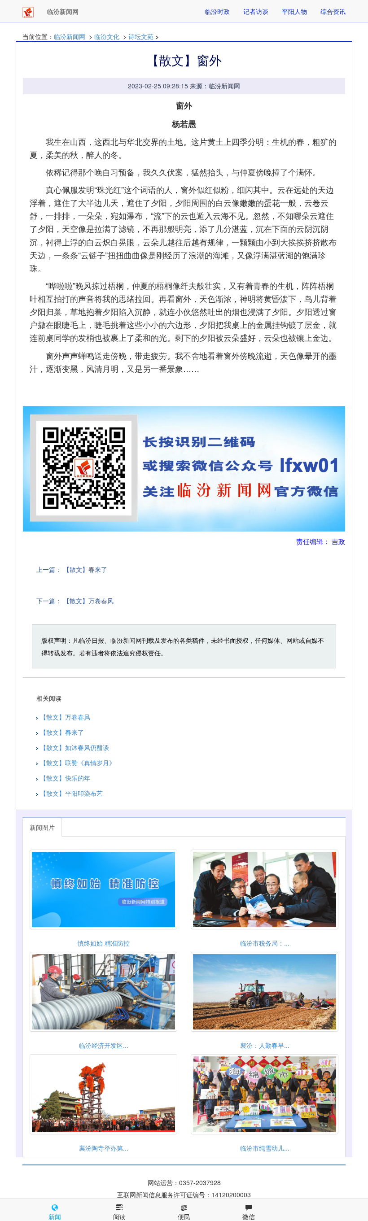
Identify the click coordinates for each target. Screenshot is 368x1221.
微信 (248, 1216)
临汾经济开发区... (103, 1045)
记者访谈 (255, 11)
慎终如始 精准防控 (104, 942)
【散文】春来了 (85, 569)
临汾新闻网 (69, 36)
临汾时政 (217, 11)
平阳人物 (294, 11)
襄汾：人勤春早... (264, 1045)
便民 (184, 1216)
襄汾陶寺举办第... (103, 1147)
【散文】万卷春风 (88, 600)
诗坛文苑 (140, 36)
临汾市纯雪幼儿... (264, 1147)
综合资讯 (333, 11)
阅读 (119, 1216)
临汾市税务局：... (264, 942)
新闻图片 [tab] (42, 827)
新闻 (54, 1216)
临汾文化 (106, 36)
